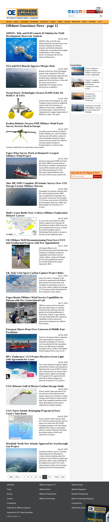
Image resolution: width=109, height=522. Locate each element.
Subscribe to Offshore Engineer (19, 508)
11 (40, 477)
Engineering (34, 21)
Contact (10, 499)
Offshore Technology (47, 499)
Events (84, 21)
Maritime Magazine (79, 489)
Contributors (11, 503)
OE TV (100, 21)
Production (76, 21)
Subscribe (91, 11)
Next (57, 477)
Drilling (67, 21)
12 (45, 477)
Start (11, 477)
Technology (44, 21)
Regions (9, 21)
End (62, 477)
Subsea (60, 21)
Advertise (92, 21)
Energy (16, 21)
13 (49, 477)
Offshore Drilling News (47, 494)
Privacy (10, 494)
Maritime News (77, 485)
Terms (9, 489)
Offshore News (44, 489)
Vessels (53, 21)
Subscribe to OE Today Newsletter (20, 512)
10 (36, 477)
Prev (17, 477)
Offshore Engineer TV (47, 485)
